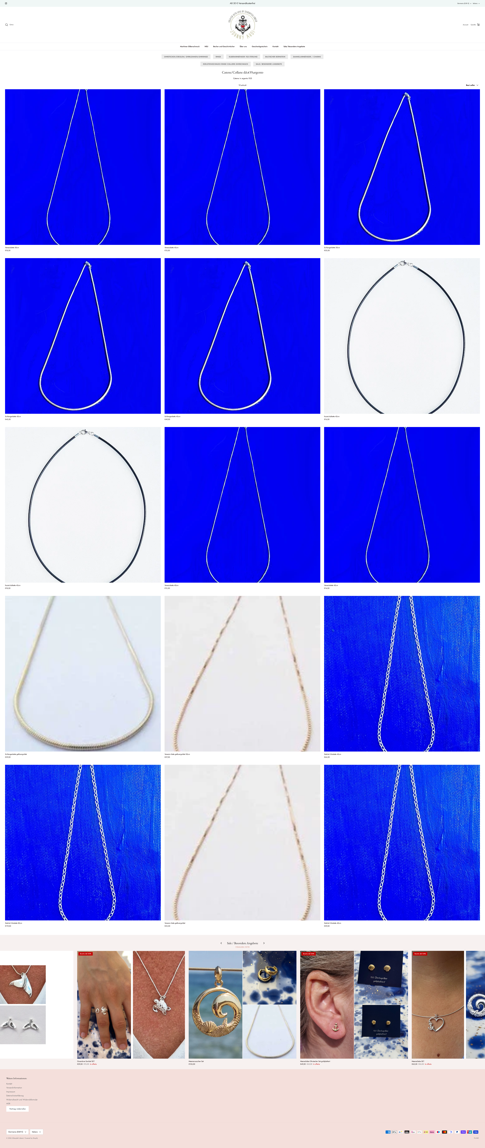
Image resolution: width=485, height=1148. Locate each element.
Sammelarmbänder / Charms (307, 57)
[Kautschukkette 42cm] (402, 336)
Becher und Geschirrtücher (224, 46)
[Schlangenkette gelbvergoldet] (83, 674)
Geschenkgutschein (260, 46)
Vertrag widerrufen (17, 1108)
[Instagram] (6, 3)
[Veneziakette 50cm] (83, 167)
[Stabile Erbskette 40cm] (402, 842)
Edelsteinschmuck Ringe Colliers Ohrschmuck (225, 64)
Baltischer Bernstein (275, 57)
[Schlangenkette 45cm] (242, 336)
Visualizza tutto (242, 947)
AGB (8, 1103)
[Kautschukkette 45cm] (83, 505)
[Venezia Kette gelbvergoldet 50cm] (242, 674)
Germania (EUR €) (463, 3)
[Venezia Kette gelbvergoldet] (242, 842)
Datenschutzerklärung (15, 1095)
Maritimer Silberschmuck (190, 46)
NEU (206, 46)
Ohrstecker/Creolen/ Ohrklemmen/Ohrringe (186, 57)
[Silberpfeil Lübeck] (242, 24)
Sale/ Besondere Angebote (294, 46)
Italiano (475, 3)
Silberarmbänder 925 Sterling (243, 57)
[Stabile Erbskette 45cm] (402, 674)
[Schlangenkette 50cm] (402, 167)
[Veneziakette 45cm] (242, 167)
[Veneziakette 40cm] (242, 505)
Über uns (243, 46)
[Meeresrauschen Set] (242, 1005)
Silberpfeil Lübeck (18, 1138)
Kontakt (275, 46)
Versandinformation (14, 1087)
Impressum (10, 1091)
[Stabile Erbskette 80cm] (83, 842)
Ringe (218, 57)
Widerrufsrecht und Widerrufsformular (22, 1099)
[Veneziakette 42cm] (402, 505)
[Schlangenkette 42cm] (83, 336)
